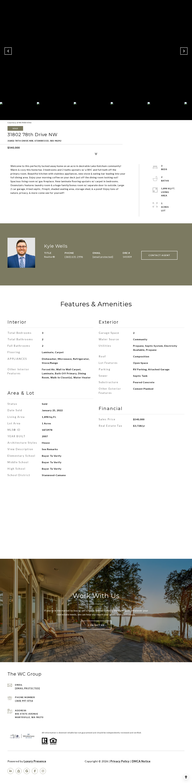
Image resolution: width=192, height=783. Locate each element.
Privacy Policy (120, 761)
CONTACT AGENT (159, 255)
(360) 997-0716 (24, 700)
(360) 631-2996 (74, 256)
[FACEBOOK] (35, 771)
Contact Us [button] (96, 625)
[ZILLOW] (19, 771)
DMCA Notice (141, 761)
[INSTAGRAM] (43, 771)
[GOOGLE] (27, 771)
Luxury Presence (35, 761)
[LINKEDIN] (11, 771)
